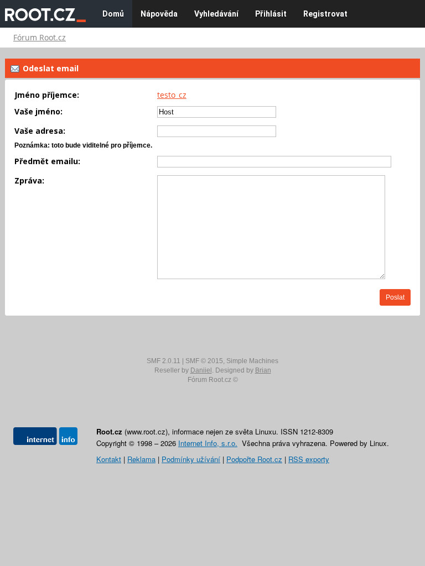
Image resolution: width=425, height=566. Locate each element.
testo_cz (171, 95)
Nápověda (159, 13)
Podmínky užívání (191, 459)
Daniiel (201, 370)
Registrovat (325, 13)
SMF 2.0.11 (163, 361)
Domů (113, 13)
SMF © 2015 (204, 361)
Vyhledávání (216, 13)
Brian (263, 370)
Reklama (141, 459)
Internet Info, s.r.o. (207, 443)
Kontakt (108, 459)
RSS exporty (308, 459)
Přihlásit (271, 13)
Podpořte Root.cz (254, 459)
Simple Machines (252, 361)
